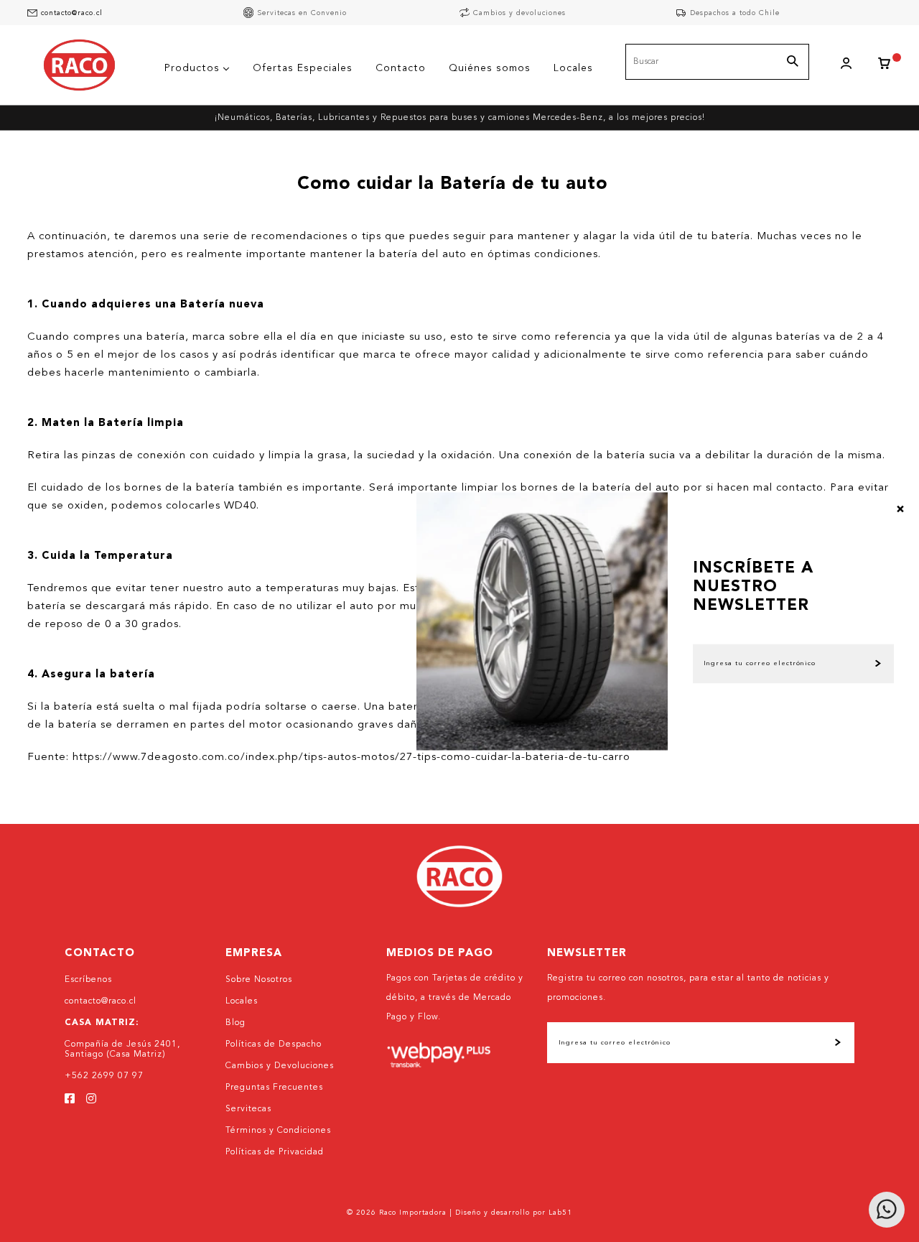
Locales (241, 1001)
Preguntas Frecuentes (274, 1087)
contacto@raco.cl (72, 13)
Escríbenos (88, 979)
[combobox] (717, 62)
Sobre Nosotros (258, 979)
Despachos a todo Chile (735, 13)
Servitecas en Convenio (302, 13)
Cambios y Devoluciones (279, 1066)
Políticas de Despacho (273, 1044)
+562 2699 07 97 (104, 1076)
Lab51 (560, 1212)
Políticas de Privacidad (274, 1152)
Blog (235, 1023)
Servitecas (248, 1109)
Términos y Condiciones (278, 1130)
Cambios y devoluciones (519, 13)
